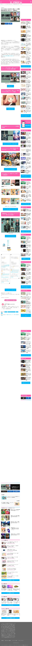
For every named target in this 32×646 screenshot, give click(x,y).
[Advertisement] (10, 32)
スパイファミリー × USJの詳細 (10, 169)
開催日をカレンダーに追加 (10, 300)
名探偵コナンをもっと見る (26, 231)
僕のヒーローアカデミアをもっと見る (26, 287)
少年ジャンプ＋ (11, 314)
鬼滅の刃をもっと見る (26, 382)
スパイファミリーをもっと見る (26, 315)
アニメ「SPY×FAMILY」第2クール (8, 55)
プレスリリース (9, 633)
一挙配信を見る (10, 108)
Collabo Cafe (16, 2)
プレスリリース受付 (14, 640)
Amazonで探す (9, 249)
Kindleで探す (9, 248)
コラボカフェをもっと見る (26, 66)
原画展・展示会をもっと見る (26, 176)
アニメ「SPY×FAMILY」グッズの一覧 (10, 209)
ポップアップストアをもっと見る (26, 115)
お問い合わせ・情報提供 (8, 640)
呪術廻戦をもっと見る (26, 258)
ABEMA (4, 314)
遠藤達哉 (17, 314)
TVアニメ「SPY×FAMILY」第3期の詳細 (10, 143)
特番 (14, 314)
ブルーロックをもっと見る (26, 355)
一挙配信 (7, 314)
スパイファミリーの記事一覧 (10, 289)
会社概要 (2, 640)
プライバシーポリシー (21, 640)
